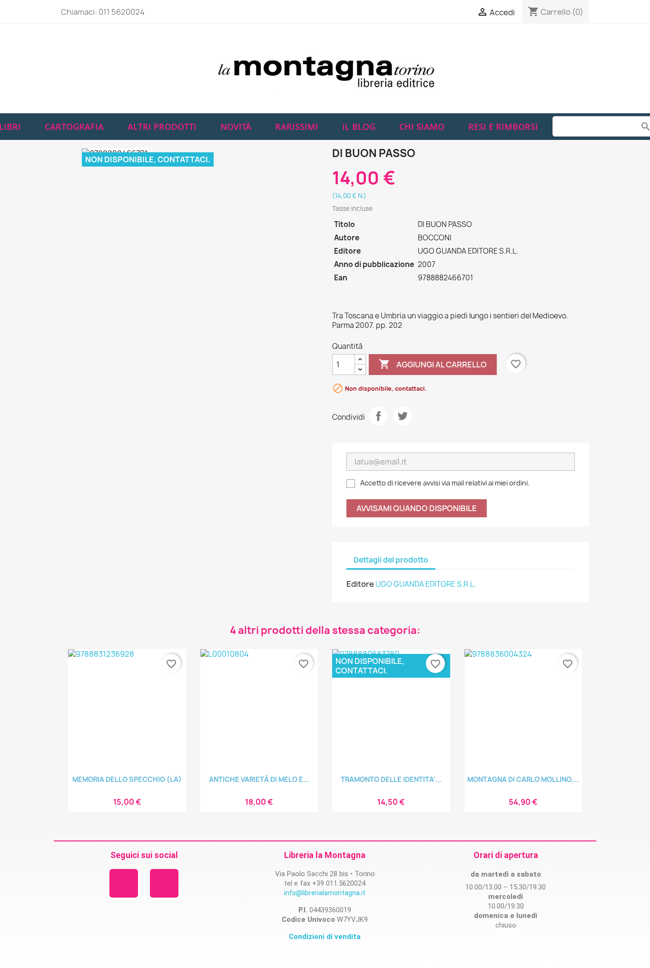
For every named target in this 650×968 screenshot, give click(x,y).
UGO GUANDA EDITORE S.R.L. (425, 584)
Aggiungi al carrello (433, 364)
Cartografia (74, 126)
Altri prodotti (162, 126)
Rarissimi (296, 126)
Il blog (358, 126)
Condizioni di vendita (325, 936)
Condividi (378, 415)
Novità (235, 126)
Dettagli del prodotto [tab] (391, 560)
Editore (360, 584)
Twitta (402, 415)
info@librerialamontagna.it (324, 893)
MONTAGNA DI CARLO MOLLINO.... (523, 779)
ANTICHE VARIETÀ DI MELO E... (259, 779)
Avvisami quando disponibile (416, 508)
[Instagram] (164, 883)
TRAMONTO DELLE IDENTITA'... (391, 779)
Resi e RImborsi (503, 126)
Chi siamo (421, 126)
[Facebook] (123, 883)
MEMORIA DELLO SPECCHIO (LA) (127, 779)
